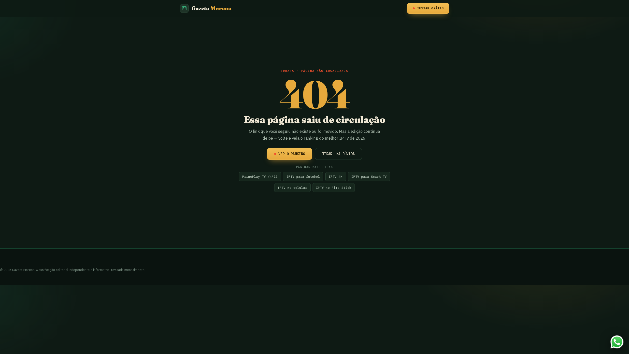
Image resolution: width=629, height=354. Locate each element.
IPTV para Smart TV (369, 176)
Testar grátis (430, 8)
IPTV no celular (292, 188)
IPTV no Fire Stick (333, 188)
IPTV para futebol (303, 176)
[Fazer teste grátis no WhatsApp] (617, 342)
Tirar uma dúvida (338, 154)
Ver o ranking (291, 154)
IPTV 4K (336, 176)
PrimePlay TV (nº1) (260, 176)
